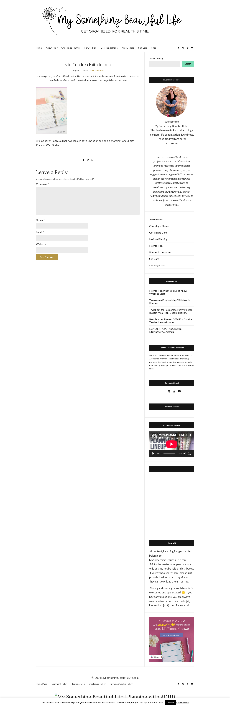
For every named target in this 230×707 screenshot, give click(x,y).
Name (40, 220)
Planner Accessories (160, 252)
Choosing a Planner (70, 47)
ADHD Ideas (128, 47)
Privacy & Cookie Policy (121, 683)
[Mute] (185, 453)
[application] (171, 444)
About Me (51, 47)
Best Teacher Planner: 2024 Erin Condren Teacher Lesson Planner (171, 321)
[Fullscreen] (190, 453)
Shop (153, 47)
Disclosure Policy (97, 683)
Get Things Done (109, 47)
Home (39, 47)
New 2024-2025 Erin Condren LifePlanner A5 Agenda (165, 330)
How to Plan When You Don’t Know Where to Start (168, 292)
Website (41, 244)
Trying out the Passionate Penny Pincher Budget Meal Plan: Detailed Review (170, 311)
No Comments (97, 70)
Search (188, 63)
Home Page (41, 683)
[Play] (153, 453)
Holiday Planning (158, 239)
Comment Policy (59, 683)
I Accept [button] (170, 702)
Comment (42, 184)
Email (40, 232)
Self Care (142, 47)
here (124, 80)
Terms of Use (78, 683)
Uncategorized (157, 265)
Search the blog (156, 58)
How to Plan (90, 47)
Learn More (182, 702)
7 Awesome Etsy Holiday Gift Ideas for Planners (170, 302)
